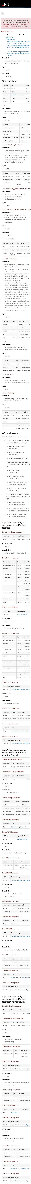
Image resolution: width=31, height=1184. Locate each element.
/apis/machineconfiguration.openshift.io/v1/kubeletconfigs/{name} (18, 47)
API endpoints (10, 39)
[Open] (2, 13)
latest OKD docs (22, 26)
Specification (10, 37)
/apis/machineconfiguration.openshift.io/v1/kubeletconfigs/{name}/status (18, 53)
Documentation (7, 31)
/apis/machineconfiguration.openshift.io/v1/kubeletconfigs (18, 42)
